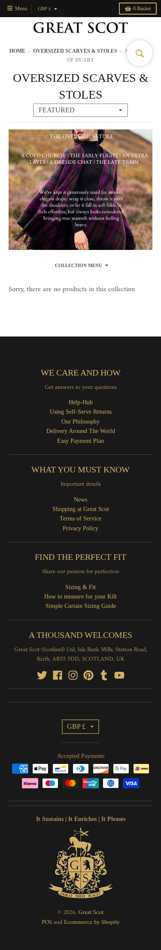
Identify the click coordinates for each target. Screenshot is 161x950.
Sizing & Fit (80, 587)
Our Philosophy (80, 421)
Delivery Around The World (80, 431)
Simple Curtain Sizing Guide (81, 606)
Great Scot (90, 912)
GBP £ (44, 9)
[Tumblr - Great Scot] (104, 675)
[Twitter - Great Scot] (42, 675)
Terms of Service (80, 518)
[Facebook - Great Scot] (57, 675)
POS (47, 922)
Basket (142, 9)
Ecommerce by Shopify (91, 922)
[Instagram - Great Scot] (73, 675)
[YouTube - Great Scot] (119, 675)
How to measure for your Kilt (80, 596)
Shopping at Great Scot (80, 509)
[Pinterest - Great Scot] (88, 675)
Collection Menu (78, 265)
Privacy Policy (80, 528)
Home (17, 51)
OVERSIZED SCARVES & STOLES (75, 51)
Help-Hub (81, 402)
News (80, 499)
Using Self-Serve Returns (81, 412)
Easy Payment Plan (80, 441)
